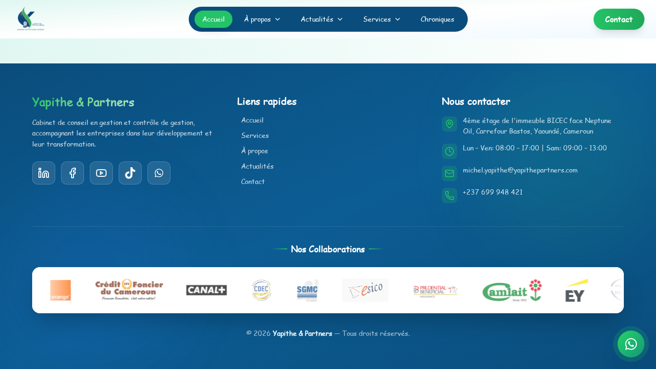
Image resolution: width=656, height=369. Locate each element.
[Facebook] (72, 172)
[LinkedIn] (43, 172)
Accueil (213, 19)
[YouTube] (130, 172)
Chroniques (437, 19)
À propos (257, 19)
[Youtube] (101, 172)
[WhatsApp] (158, 172)
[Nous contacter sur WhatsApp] (631, 344)
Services (377, 19)
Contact (253, 181)
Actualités (317, 19)
